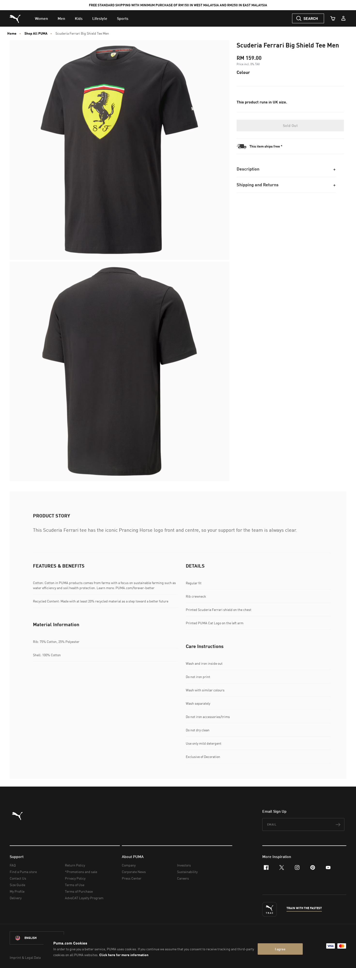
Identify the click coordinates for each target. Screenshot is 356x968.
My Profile (17, 891)
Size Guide (17, 885)
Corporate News (134, 872)
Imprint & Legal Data (25, 957)
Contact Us (18, 878)
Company (129, 865)
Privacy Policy (75, 878)
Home (11, 33)
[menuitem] (41, 18)
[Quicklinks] (343, 18)
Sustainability (187, 872)
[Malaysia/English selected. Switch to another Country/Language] (37, 938)
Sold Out (290, 125)
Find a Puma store (23, 872)
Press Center (131, 878)
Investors (184, 865)
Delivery (16, 898)
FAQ (13, 865)
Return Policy (75, 865)
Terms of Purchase (79, 891)
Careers (183, 878)
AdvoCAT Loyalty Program (84, 898)
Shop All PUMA (35, 33)
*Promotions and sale (81, 872)
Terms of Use (74, 885)
